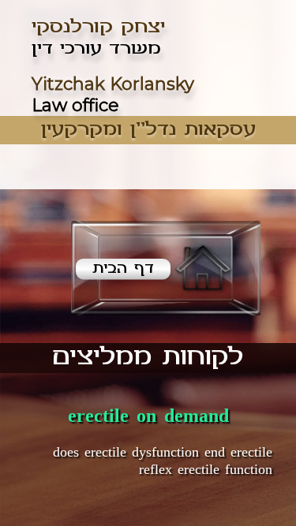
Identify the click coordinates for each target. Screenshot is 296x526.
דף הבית (123, 268)
